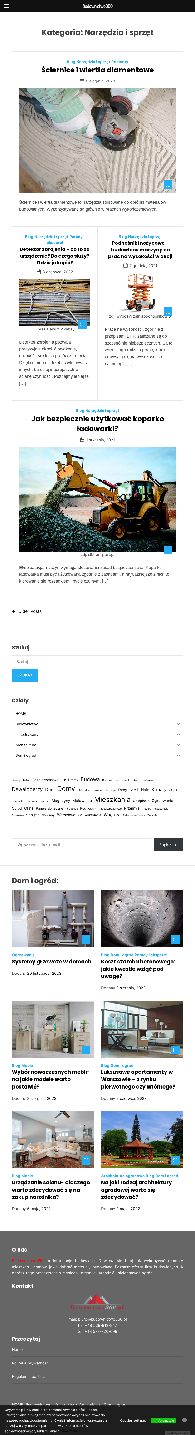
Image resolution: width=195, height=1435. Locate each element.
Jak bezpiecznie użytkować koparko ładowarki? (97, 424)
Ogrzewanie (162, 800)
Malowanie (82, 800)
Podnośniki (88, 808)
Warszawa (66, 814)
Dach (136, 780)
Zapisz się (168, 844)
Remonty (119, 61)
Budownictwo (38, 1404)
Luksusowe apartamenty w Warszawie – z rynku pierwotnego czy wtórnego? (138, 1079)
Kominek (17, 801)
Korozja (44, 801)
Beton (26, 780)
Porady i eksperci (151, 955)
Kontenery (31, 801)
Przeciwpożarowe (110, 808)
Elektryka (83, 790)
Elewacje (110, 790)
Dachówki (148, 780)
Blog (71, 61)
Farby (122, 790)
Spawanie (18, 815)
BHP (63, 780)
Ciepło (126, 780)
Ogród (17, 808)
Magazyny (61, 800)
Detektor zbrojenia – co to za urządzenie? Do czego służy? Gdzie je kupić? (55, 256)
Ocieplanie (141, 801)
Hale (145, 789)
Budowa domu (111, 780)
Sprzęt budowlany (40, 815)
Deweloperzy (27, 789)
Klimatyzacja (164, 789)
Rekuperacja (160, 808)
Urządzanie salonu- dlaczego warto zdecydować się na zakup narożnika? (51, 1190)
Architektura (90, 1404)
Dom (50, 789)
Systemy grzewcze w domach (51, 961)
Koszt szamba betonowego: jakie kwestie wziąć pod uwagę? (138, 969)
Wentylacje (92, 815)
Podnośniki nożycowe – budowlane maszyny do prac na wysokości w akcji (140, 250)
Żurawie (152, 815)
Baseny (16, 780)
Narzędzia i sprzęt (93, 61)
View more (69, 1431)
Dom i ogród (122, 955)
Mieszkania (112, 799)
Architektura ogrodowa (123, 1175)
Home (17, 1349)
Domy (66, 789)
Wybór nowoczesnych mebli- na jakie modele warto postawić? (51, 1079)
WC (80, 815)
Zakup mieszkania (134, 815)
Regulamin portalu (28, 1376)
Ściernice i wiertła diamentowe (97, 70)
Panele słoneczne (49, 808)
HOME (17, 1404)
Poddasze (71, 808)
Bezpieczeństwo (45, 780)
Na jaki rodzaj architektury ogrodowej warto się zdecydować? (136, 1190)
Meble (27, 1065)
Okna (29, 808)
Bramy (73, 780)
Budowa (90, 779)
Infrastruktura (65, 1404)
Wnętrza (112, 814)
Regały (147, 808)
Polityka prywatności (31, 1363)
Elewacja (96, 790)
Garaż (134, 790)
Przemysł (132, 808)
